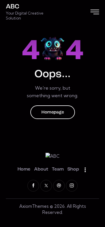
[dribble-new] (59, 185)
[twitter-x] (46, 185)
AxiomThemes (34, 206)
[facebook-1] (33, 185)
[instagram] (72, 185)
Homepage (52, 112)
